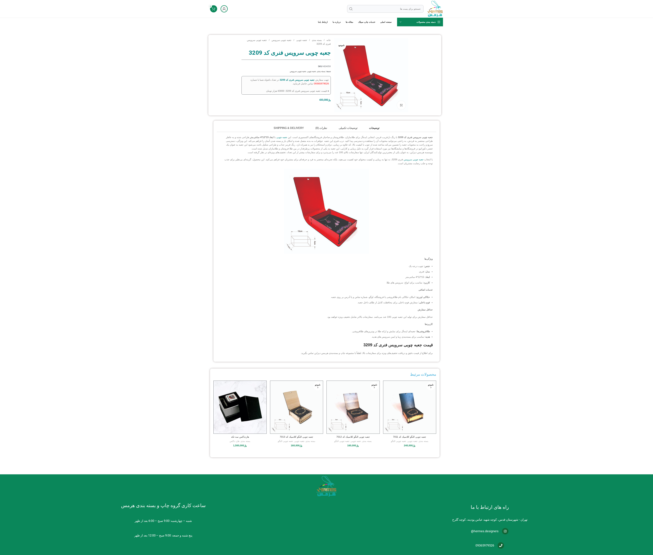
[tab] (374, 128)
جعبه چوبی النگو (398, 441)
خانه (328, 40)
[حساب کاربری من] (224, 8)
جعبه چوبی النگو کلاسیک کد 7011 (409, 436)
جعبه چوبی (301, 40)
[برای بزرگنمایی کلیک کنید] (401, 105)
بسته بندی (316, 40)
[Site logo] (435, 8)
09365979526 (321, 83)
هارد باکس (234, 441)
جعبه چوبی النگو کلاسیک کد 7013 (296, 436)
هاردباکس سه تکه (240, 436)
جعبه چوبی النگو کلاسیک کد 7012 (353, 436)
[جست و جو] (351, 9)
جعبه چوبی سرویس (281, 40)
